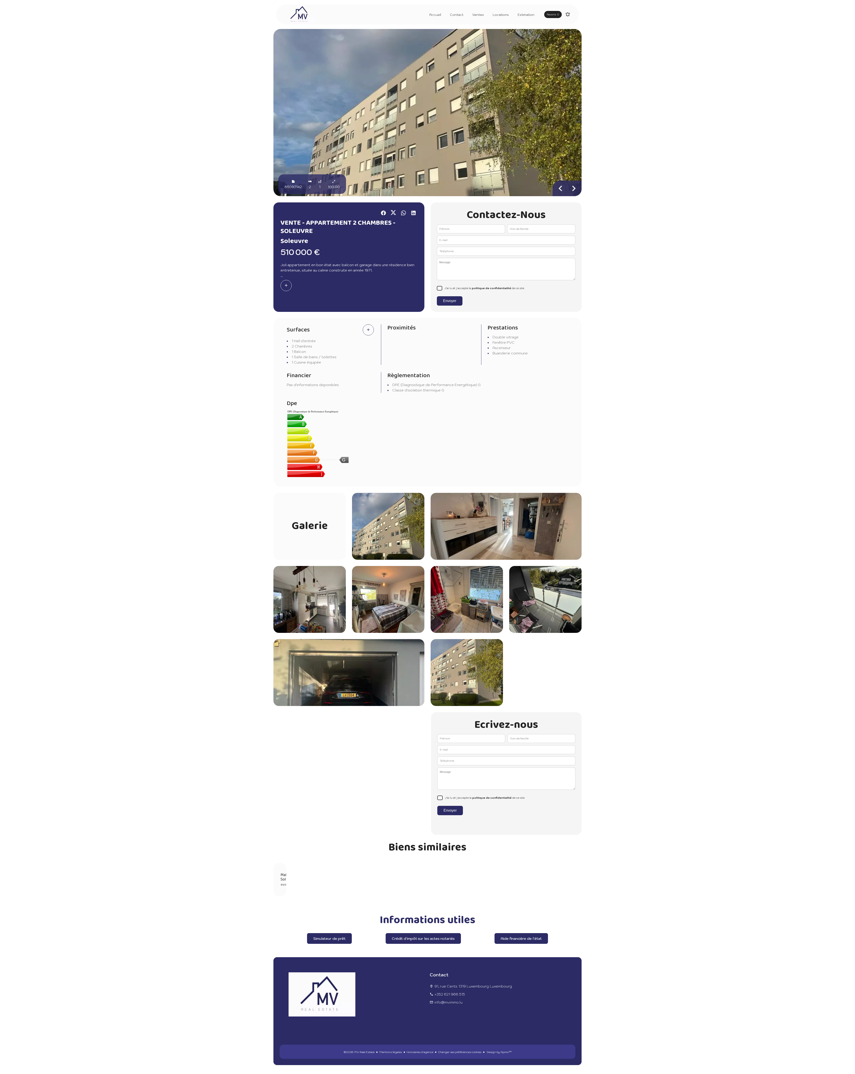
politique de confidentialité (491, 288)
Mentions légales (390, 1052)
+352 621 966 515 (449, 994)
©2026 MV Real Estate (359, 1052)
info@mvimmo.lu (448, 1002)
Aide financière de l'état (521, 938)
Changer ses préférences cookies (459, 1052)
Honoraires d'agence (420, 1052)
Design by (499, 1052)
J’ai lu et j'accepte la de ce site (484, 288)
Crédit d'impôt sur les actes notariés (423, 938)
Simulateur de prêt (329, 938)
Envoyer (449, 301)
